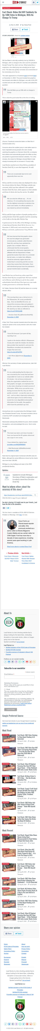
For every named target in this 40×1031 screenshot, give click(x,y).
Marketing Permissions (11, 683)
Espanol (6, 959)
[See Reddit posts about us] (30, 661)
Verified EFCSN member (13, 649)
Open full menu (3, 2)
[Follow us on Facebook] (12, 661)
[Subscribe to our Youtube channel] (27, 661)
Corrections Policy (9, 951)
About (23, 944)
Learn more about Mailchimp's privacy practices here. (17, 704)
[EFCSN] (20, 1016)
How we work (26, 946)
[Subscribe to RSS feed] (34, 661)
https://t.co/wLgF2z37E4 (14, 352)
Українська (25, 964)
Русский (24, 962)
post (25, 75)
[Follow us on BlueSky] (9, 661)
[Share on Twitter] (8, 508)
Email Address (9, 674)
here (34, 75)
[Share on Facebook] (4, 508)
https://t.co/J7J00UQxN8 (14, 311)
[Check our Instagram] (16, 661)
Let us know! (20, 642)
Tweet (26, 29)
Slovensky (7, 964)
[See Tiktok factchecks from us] (5, 661)
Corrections (25, 951)
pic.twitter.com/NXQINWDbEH (16, 444)
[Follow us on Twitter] (23, 661)
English (24, 957)
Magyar (24, 959)
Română (6, 962)
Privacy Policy (26, 949)
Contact (24, 953)
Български (7, 957)
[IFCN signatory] (20, 1005)
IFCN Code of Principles (11, 946)
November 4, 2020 (13, 317)
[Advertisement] (20, 587)
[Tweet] (37, 2)
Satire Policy (7, 949)
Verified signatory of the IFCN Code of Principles (20, 647)
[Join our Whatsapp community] (19, 661)
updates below (25, 35)
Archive (6, 953)
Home (6, 944)
